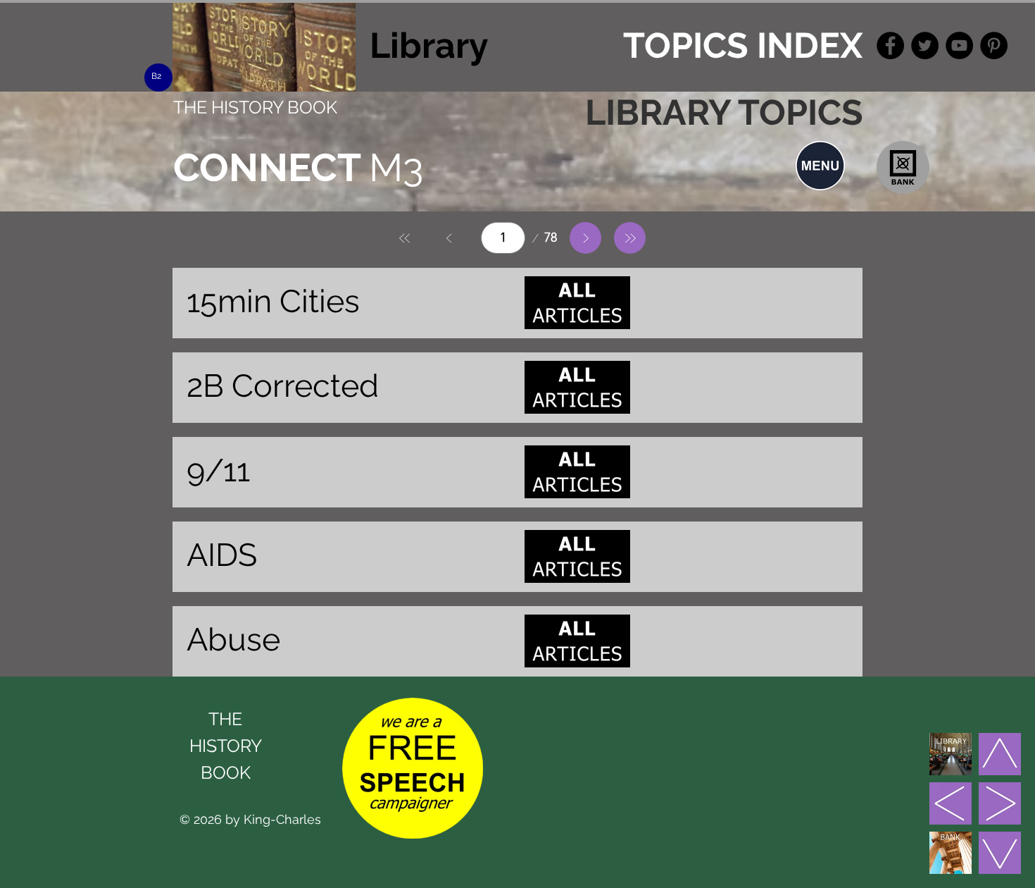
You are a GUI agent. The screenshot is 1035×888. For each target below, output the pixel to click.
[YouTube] (959, 45)
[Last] (630, 238)
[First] (405, 238)
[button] (820, 165)
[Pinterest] (994, 45)
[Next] (585, 238)
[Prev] (449, 238)
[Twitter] (925, 45)
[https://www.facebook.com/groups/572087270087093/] (890, 45)
